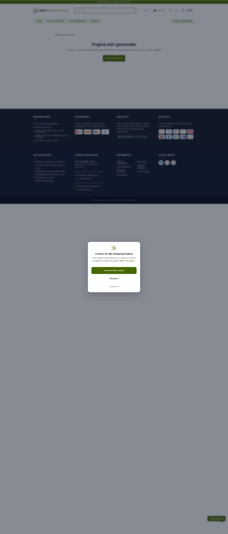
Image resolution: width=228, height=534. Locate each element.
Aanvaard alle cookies (114, 270)
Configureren (114, 286)
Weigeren (114, 278)
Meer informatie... (127, 261)
